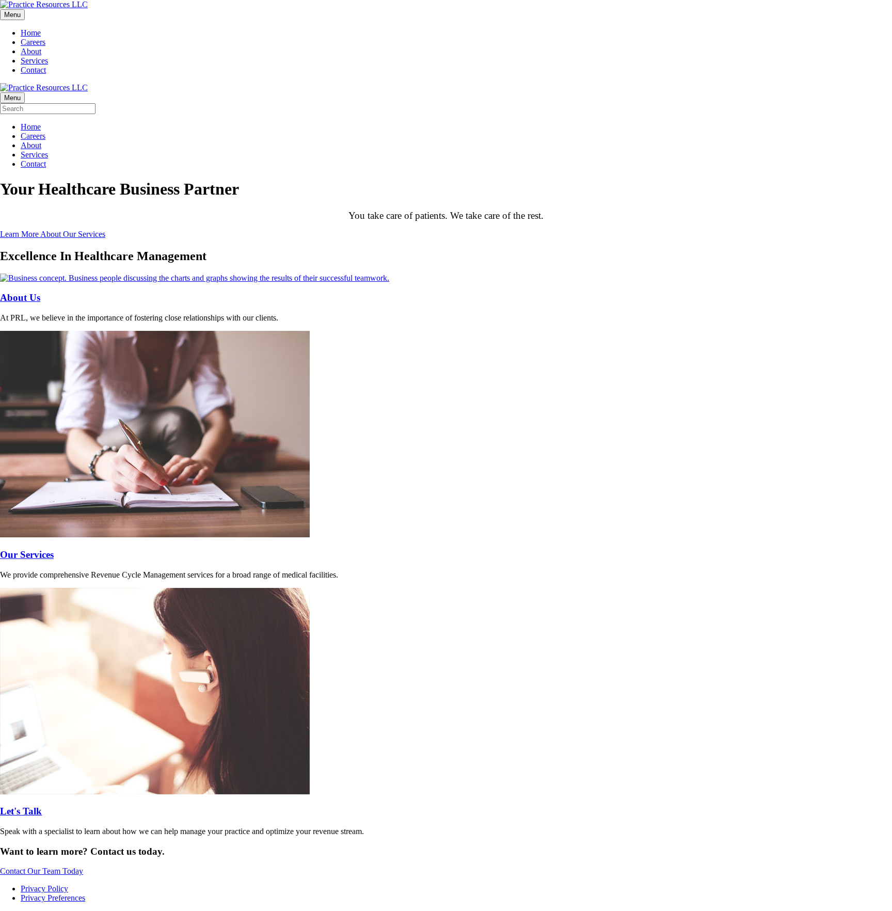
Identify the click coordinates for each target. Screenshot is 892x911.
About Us (20, 297)
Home (31, 32)
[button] (52, 234)
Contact (33, 70)
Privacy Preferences (53, 897)
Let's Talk (21, 811)
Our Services (27, 554)
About (31, 51)
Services (34, 60)
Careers (33, 42)
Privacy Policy (44, 888)
